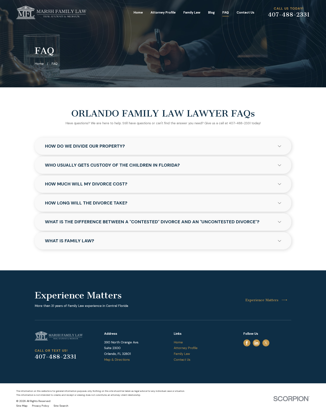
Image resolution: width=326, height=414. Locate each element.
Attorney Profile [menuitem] (163, 12)
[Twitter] (266, 343)
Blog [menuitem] (211, 12)
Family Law (182, 354)
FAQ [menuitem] (225, 12)
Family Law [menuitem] (191, 12)
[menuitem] (22, 405)
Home (178, 342)
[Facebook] (247, 343)
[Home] (51, 12)
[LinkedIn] (256, 343)
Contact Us (182, 360)
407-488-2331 (289, 14)
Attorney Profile (186, 348)
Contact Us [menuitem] (245, 12)
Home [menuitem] (138, 12)
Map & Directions (117, 360)
